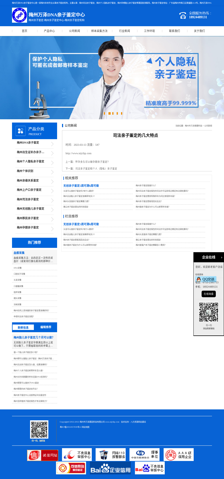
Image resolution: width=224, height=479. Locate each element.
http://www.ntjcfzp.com (79, 153)
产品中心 (49, 30)
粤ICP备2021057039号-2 (70, 427)
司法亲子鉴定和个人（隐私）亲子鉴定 (96, 168)
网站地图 (85, 427)
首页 (24, 30)
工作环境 (149, 30)
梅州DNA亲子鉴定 (28, 142)
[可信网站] (73, 473)
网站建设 (142, 422)
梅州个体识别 (25, 170)
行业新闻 (124, 30)
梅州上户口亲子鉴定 (29, 189)
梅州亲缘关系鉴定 (28, 180)
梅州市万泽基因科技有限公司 (92, 422)
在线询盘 (209, 294)
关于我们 (199, 30)
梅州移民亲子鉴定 (28, 218)
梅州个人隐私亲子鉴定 (30, 161)
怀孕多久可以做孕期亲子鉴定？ (92, 161)
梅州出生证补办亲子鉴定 (32, 152)
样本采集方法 (99, 30)
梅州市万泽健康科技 (193, 125)
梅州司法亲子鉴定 (28, 199)
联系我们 (174, 30)
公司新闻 (74, 30)
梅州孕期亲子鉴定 (28, 227)
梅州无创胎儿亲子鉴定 (30, 208)
